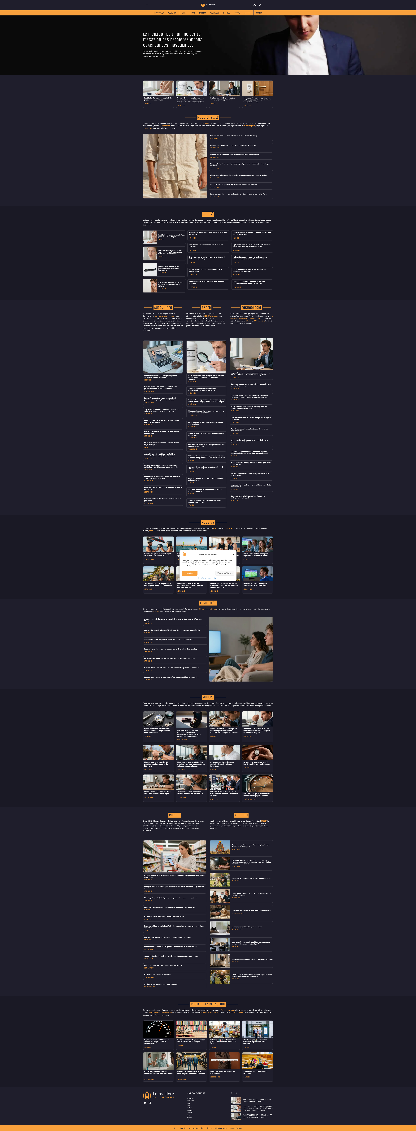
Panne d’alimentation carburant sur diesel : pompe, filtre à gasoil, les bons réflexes (160, 399)
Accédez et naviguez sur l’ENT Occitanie (255, 1072)
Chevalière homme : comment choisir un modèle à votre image (234, 136)
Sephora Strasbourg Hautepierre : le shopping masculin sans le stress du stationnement (250, 258)
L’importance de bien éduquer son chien (247, 927)
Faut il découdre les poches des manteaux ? (223, 1072)
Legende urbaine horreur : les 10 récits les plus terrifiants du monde (169, 658)
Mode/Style (159, 13)
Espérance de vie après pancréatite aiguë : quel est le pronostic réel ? (205, 468)
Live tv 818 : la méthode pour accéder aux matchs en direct (255, 584)
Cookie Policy (202, 578)
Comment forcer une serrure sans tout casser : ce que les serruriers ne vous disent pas (257, 100)
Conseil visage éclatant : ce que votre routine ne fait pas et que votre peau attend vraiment (170, 252)
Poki (214, 528)
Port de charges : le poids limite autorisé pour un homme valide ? (206, 434)
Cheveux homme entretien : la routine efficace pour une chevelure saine (252, 233)
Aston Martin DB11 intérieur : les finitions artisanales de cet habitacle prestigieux (159, 455)
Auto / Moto (172, 13)
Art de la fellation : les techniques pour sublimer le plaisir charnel (206, 479)
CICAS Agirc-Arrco (211, 316)
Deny (206, 573)
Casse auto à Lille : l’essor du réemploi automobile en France (163, 488)
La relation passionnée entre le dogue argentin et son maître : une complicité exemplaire (252, 975)
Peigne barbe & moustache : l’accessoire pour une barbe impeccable (169, 268)
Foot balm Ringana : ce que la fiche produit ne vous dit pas (158, 99)
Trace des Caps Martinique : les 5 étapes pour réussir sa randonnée (158, 584)
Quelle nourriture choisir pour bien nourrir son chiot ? (252, 911)
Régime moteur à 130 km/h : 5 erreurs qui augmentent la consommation (156, 1042)
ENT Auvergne (259, 321)
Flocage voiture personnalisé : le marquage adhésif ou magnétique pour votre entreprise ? (161, 466)
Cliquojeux (228, 528)
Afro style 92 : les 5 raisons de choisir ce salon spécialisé (206, 246)
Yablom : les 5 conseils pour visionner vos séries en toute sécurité (168, 639)
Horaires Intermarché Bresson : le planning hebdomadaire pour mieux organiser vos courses (174, 876)
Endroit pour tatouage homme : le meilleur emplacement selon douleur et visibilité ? (249, 282)
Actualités (214, 13)
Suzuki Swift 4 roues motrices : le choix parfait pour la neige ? (161, 432)
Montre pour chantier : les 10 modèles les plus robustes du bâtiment (156, 764)
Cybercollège (203, 609)
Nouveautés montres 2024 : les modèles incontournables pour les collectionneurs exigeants (191, 764)
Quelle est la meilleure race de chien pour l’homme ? (251, 878)
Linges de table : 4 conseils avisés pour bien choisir (163, 965)
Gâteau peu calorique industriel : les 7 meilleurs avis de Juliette (167, 937)
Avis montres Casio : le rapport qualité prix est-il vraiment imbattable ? (222, 764)
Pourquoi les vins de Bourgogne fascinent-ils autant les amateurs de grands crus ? (174, 887)
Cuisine (259, 13)
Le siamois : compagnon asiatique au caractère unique (252, 959)
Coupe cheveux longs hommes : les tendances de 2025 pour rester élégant (207, 258)
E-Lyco (213, 609)
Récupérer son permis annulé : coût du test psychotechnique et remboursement (160, 388)
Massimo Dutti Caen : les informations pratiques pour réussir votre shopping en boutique (240, 165)
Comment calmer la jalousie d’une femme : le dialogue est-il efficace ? (204, 501)
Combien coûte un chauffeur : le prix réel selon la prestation (162, 500)
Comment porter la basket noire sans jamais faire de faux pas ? (234, 145)
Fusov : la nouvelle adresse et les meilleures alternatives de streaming (170, 649)
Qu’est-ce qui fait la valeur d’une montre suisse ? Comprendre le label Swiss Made (157, 730)
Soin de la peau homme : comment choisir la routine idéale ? (205, 270)
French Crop (165, 126)
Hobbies (202, 13)
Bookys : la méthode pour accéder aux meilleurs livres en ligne (191, 1041)
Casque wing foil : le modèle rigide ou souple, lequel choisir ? (158, 555)
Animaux (248, 13)
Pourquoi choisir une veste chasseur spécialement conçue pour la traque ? (250, 846)
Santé (184, 13)
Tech (193, 13)
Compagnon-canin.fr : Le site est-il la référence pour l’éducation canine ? (251, 894)
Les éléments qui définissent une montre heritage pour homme (256, 795)
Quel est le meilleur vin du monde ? (157, 975)
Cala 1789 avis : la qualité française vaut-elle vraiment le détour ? (234, 184)
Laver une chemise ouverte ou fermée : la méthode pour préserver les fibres (238, 194)
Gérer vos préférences (225, 573)
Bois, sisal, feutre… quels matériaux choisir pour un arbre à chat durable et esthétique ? (251, 943)
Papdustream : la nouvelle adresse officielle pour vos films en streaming (171, 677)
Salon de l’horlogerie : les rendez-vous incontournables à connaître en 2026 (224, 794)
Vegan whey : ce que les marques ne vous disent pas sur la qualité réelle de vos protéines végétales (190, 100)
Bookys (156, 611)
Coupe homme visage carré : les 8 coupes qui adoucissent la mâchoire (249, 270)
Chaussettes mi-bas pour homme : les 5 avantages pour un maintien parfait (238, 175)
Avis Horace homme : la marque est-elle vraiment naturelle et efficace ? (170, 284)
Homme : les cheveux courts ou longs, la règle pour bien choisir (208, 233)
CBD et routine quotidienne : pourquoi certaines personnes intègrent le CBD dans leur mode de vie (206, 457)
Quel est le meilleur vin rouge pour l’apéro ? (160, 984)
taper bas (148, 128)
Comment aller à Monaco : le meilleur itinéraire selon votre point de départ (162, 477)
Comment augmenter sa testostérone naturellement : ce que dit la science (202, 389)
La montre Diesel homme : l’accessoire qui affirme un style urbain (234, 155)
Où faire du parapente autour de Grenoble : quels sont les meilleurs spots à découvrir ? (224, 585)
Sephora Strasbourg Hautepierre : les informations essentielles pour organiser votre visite (252, 246)
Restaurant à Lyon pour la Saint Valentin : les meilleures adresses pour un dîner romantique (174, 927)
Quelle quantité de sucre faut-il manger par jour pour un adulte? (205, 423)
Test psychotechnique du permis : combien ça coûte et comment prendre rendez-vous (161, 410)
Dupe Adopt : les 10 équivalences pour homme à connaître (207, 282)
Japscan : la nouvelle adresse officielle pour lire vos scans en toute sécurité (172, 630)
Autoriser (189, 573)
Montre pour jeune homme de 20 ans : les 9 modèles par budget (157, 793)
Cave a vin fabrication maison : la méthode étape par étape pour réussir (171, 956)
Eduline (248, 321)
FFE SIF (263, 821)
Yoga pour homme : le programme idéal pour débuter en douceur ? (205, 490)
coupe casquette (249, 126)
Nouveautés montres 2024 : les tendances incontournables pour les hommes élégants (256, 730)
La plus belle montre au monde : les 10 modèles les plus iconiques (256, 763)
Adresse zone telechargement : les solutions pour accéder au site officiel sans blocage (173, 620)
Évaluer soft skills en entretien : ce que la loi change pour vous (224, 99)
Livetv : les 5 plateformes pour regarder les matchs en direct (255, 555)
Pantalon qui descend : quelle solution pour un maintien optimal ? (191, 1074)
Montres (226, 13)
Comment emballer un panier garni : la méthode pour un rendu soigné (170, 947)
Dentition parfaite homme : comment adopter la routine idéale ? (158, 1074)
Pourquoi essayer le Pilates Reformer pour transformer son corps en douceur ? (190, 585)
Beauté (237, 13)
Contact (232, 1128)
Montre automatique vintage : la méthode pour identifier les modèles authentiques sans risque (224, 730)
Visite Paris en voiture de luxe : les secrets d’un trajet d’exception (161, 444)
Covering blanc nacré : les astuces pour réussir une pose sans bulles (161, 421)
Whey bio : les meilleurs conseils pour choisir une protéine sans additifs (206, 445)
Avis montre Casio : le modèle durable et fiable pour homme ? (190, 793)
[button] (233, 554)
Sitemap (239, 1128)
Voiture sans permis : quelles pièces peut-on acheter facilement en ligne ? (160, 376)
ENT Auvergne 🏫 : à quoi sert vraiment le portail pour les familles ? (255, 1042)
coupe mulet (204, 123)
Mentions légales (213, 578)
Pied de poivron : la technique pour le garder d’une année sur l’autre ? (170, 898)
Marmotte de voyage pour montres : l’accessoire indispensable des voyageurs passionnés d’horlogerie (189, 733)
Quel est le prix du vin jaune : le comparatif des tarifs (164, 917)
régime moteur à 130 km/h (165, 316)
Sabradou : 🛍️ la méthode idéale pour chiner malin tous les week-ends (223, 1042)
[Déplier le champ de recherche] (146, 4)
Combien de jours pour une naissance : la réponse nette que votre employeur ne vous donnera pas (206, 401)
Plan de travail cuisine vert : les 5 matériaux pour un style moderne (169, 907)
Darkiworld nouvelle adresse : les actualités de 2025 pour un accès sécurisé (172, 668)
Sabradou (152, 531)
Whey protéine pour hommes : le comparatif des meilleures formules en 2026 (206, 412)
